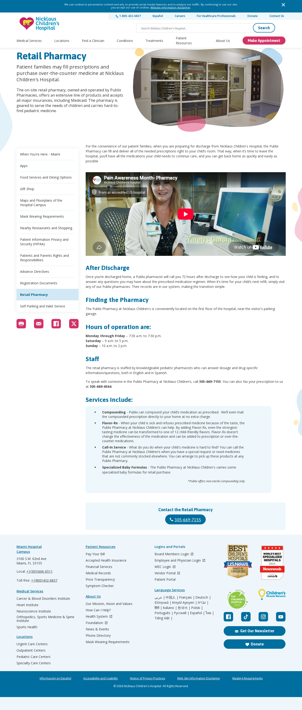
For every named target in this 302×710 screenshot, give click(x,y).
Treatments (154, 40)
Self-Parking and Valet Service (42, 306)
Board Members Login (172, 554)
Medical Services (29, 40)
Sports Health (27, 627)
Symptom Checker (100, 586)
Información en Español (55, 678)
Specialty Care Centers (34, 663)
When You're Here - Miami (40, 154)
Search (264, 28)
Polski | (197, 608)
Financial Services (99, 567)
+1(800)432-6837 (44, 580)
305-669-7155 (188, 519)
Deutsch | (203, 597)
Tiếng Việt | (163, 618)
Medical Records (98, 573)
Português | (164, 613)
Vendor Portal (165, 573)
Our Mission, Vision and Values (109, 604)
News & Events (97, 629)
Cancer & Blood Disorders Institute (43, 598)
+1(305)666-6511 (39, 571)
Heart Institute (27, 605)
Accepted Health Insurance (106, 560)
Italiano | (170, 608)
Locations (61, 40)
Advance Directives (34, 271)
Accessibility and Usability (100, 678)
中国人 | (172, 597)
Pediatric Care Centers (33, 657)
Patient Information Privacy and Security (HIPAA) (44, 241)
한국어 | (184, 608)
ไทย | (210, 613)
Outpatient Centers (31, 650)
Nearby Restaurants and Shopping (46, 228)
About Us (223, 40)
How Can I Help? (98, 610)
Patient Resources (184, 40)
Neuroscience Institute (34, 611)
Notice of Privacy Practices (147, 678)
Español (158, 16)
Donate (252, 16)
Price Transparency (100, 579)
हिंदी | (158, 608)
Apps (24, 165)
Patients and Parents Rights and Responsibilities (44, 257)
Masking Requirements (247, 678)
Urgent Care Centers (32, 644)
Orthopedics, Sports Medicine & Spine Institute (45, 619)
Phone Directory (98, 635)
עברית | (203, 602)
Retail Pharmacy (34, 294)
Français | (187, 597)
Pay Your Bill (95, 554)
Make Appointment (264, 40)
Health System (97, 617)
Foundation (95, 623)
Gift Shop (27, 189)
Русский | (181, 613)
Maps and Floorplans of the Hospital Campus (41, 202)
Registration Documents (38, 283)
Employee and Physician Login (178, 561)
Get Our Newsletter (257, 631)
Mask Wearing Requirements (42, 216)
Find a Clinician (93, 40)
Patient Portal (165, 579)
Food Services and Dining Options (46, 177)
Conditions (125, 40)
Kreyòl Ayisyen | (184, 602)
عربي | (160, 597)
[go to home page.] (40, 23)
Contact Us (276, 16)
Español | (197, 613)
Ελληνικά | (163, 602)
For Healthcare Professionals (216, 16)
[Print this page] (21, 323)
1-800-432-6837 (129, 16)
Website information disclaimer (170, 7)
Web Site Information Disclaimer (198, 678)
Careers (180, 16)
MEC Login (163, 567)
